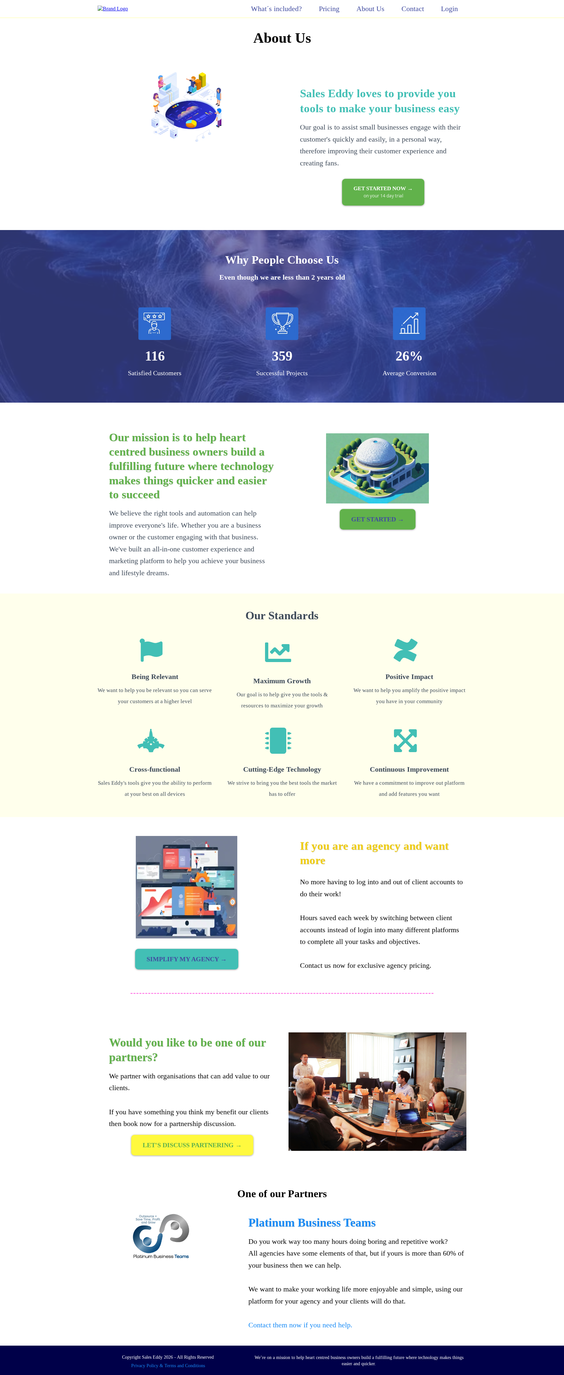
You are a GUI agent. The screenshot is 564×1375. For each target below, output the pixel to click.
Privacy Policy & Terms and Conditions (168, 1365)
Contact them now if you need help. (300, 1325)
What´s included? (276, 8)
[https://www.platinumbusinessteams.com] (161, 1236)
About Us (370, 8)
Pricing (329, 8)
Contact (412, 8)
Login (449, 8)
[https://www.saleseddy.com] (113, 8)
